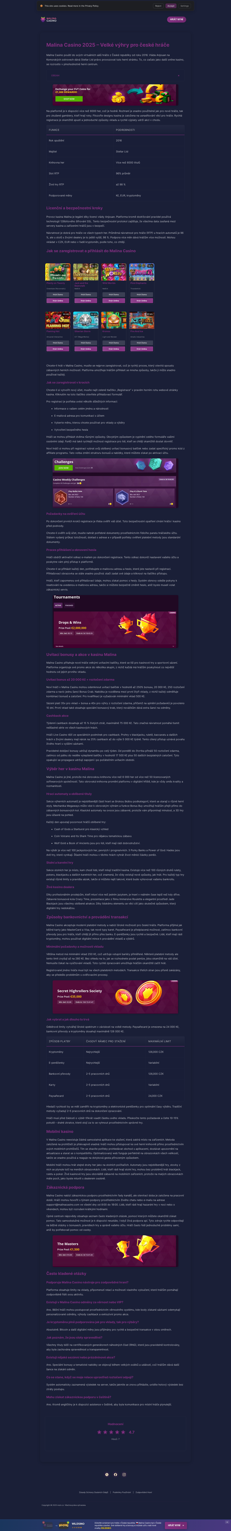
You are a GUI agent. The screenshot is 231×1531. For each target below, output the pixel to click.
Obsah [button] (55, 75)
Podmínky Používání (122, 1492)
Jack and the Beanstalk (81, 284)
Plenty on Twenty (56, 283)
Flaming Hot (53, 331)
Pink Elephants (138, 283)
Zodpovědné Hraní (144, 1492)
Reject (158, 6)
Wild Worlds (109, 283)
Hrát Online (58, 300)
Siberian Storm (82, 331)
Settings (185, 6)
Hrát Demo (58, 294)
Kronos (106, 331)
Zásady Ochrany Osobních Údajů (93, 1492)
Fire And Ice (136, 331)
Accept (171, 6)
